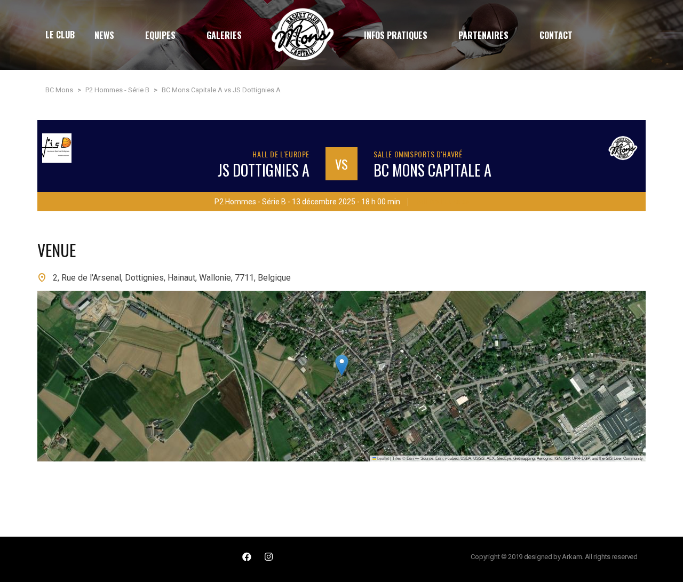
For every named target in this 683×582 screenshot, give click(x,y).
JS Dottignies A (263, 170)
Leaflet (382, 458)
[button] (341, 365)
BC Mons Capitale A (432, 170)
